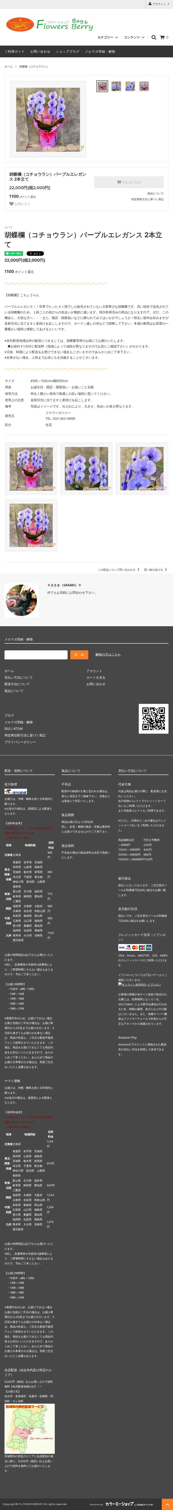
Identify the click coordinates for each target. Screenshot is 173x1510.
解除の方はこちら (108, 654)
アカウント (159, 4)
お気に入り (22, 204)
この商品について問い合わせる (117, 569)
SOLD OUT (131, 182)
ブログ (9, 715)
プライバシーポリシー (20, 742)
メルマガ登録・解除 (100, 51)
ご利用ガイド (15, 51)
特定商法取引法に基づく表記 (25, 735)
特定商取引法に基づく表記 (147, 199)
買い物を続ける (154, 569)
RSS (8, 729)
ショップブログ (68, 51)
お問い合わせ (40, 51)
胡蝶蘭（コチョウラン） (34, 66)
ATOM (18, 729)
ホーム (9, 66)
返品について (156, 193)
